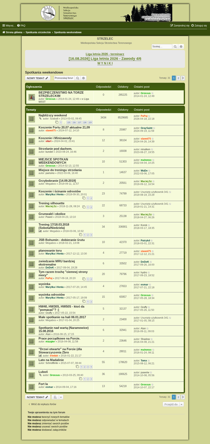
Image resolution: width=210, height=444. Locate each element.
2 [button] (178, 78)
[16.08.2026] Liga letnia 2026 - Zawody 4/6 (105, 59)
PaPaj (144, 116)
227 (79, 122)
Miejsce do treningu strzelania (60, 170)
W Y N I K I (105, 63)
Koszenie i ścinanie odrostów (60, 191)
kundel (49, 151)
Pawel (49, 217)
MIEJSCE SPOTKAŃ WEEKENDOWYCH (53, 161)
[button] (183, 78)
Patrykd (145, 240)
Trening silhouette (51, 203)
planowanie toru (50, 250)
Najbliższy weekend (53, 115)
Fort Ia (43, 384)
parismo (50, 173)
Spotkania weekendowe (44, 72)
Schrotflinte (52, 363)
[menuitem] (21, 25)
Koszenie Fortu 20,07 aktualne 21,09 (64, 127)
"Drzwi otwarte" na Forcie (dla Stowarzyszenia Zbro (60, 350)
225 (68, 122)
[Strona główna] (105, 13)
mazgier (50, 341)
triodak (54, 355)
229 (90, 122)
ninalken (145, 149)
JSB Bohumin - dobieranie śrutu (62, 240)
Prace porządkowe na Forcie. (59, 338)
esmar (144, 284)
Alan (48, 334)
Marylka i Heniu (55, 194)
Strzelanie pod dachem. (55, 148)
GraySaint (146, 128)
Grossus (51, 99)
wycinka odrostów (52, 294)
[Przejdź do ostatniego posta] (152, 93)
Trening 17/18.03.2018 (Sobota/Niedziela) (54, 226)
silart (48, 141)
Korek (144, 225)
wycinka (44, 284)
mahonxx (146, 160)
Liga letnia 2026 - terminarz (105, 54)
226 (74, 122)
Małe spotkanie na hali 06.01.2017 (62, 317)
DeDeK (50, 267)
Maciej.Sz (146, 181)
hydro (144, 272)
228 (84, 122)
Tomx (144, 360)
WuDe (144, 170)
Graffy (49, 312)
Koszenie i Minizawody (55, 138)
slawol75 (51, 130)
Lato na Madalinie (51, 360)
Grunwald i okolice (52, 214)
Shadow (145, 339)
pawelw (145, 372)
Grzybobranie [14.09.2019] (57, 180)
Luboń (43, 372)
